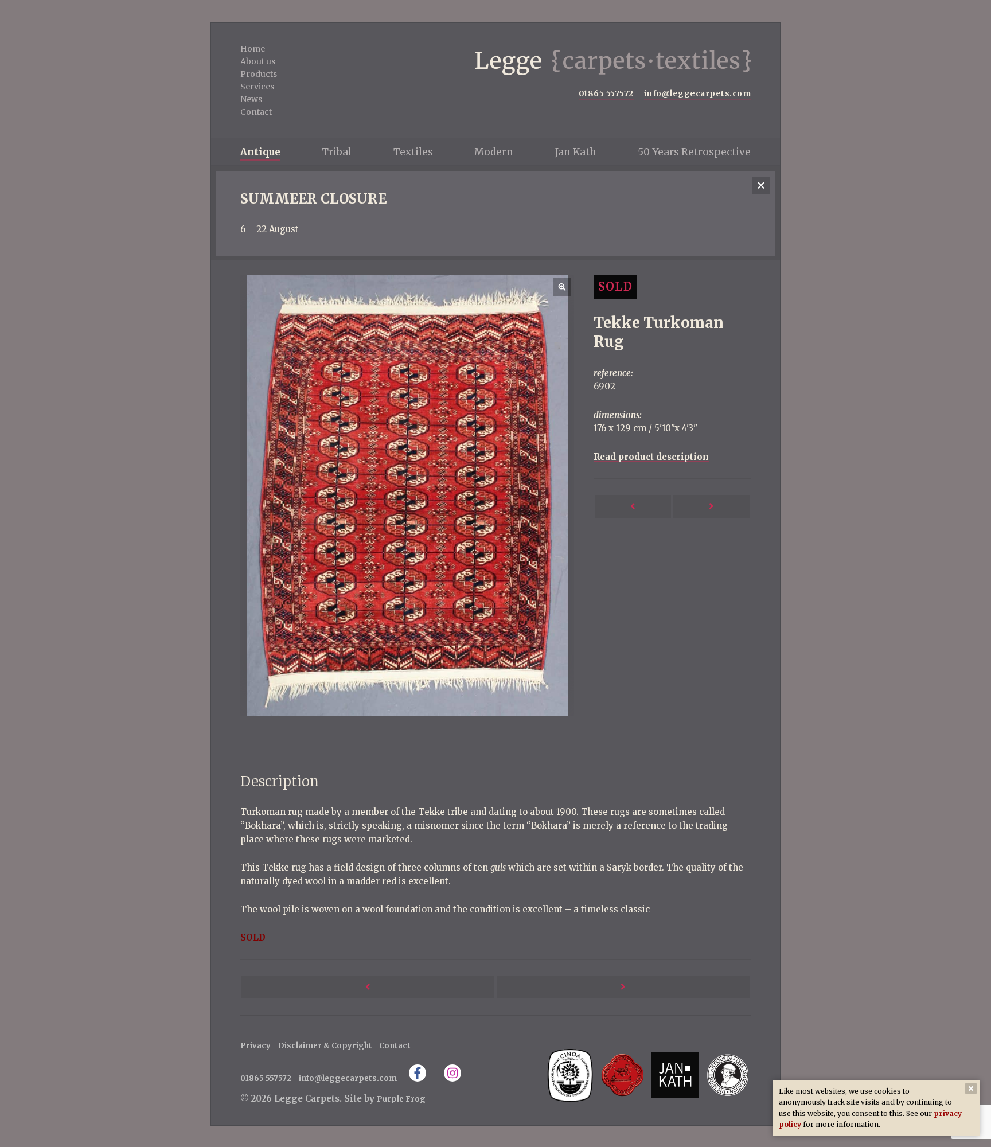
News (251, 99)
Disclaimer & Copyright (325, 1046)
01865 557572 (606, 94)
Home (252, 49)
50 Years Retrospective (694, 152)
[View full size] (407, 495)
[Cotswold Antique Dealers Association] (622, 1075)
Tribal (337, 152)
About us (257, 61)
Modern (493, 152)
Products (258, 74)
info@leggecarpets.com (697, 94)
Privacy (255, 1046)
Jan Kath (575, 152)
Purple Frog (401, 1099)
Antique (260, 152)
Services (257, 86)
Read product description (651, 456)
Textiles (413, 152)
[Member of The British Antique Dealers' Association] (727, 1075)
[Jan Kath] (674, 1075)
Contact (256, 112)
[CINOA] (570, 1075)
